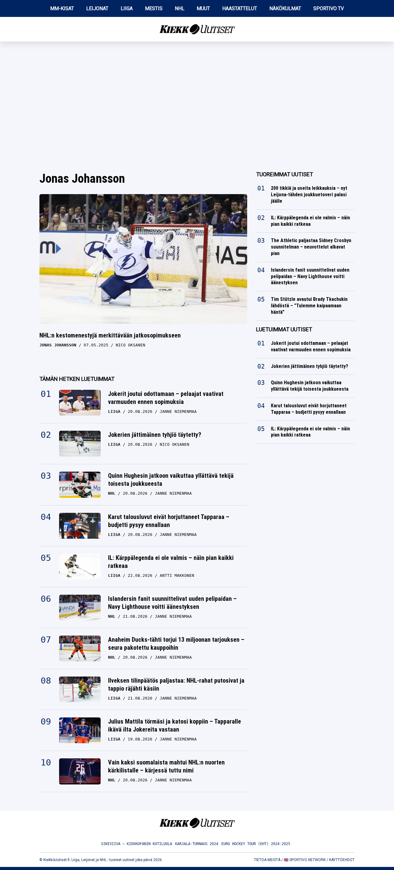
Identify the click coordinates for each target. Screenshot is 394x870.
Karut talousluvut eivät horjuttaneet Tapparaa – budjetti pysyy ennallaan (168, 521)
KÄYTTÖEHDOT (342, 860)
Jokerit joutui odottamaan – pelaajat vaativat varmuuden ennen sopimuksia (165, 397)
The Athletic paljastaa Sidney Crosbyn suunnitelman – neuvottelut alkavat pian (311, 246)
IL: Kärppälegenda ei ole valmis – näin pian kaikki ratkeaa (171, 561)
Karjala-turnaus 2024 (196, 844)
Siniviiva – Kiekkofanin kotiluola (136, 844)
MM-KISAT (62, 8)
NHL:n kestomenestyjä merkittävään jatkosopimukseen (110, 335)
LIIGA (127, 8)
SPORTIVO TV (328, 8)
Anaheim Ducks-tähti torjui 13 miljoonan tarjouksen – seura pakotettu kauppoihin (176, 643)
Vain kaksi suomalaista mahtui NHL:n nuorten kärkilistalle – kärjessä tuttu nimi (166, 766)
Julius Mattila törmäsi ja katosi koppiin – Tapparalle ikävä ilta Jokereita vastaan (174, 725)
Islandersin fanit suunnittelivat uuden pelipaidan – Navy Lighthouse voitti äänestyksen (172, 602)
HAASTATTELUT (239, 8)
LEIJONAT (97, 8)
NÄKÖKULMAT (285, 8)
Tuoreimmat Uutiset (284, 174)
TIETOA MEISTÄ (267, 860)
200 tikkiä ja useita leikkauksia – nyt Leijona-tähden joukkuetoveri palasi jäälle (309, 194)
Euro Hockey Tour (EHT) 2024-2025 (255, 844)
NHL (179, 8)
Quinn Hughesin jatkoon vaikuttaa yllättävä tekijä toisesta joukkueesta (171, 479)
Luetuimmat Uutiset (284, 329)
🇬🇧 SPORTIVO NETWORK (305, 860)
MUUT (203, 8)
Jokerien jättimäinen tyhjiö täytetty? (154, 434)
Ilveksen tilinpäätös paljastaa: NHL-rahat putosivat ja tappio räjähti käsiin (176, 684)
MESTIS (154, 8)
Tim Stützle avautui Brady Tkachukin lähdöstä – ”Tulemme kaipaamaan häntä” (309, 305)
